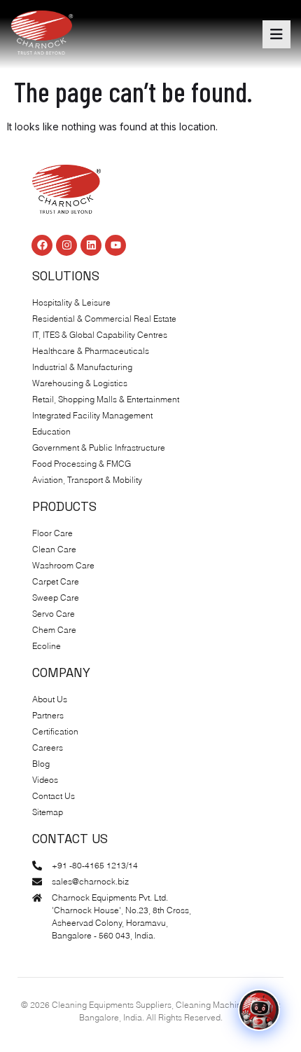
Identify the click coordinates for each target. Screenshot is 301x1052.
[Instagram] (66, 245)
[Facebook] (41, 245)
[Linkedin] (91, 245)
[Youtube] (115, 245)
